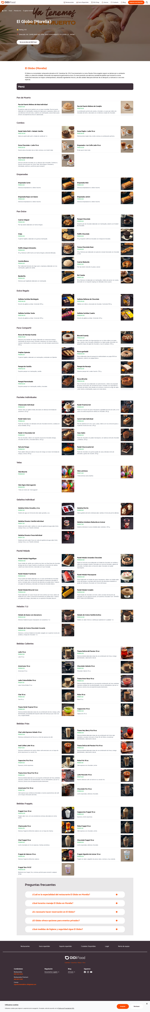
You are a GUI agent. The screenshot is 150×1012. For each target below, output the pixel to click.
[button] (136, 2)
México (80, 962)
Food (10, 11)
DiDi (5, 11)
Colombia (67, 962)
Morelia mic (17, 11)
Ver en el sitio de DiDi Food (28, 42)
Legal (107, 946)
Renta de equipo (123, 946)
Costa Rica (74, 962)
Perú (84, 962)
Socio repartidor (44, 946)
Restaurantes (25, 946)
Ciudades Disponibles (88, 946)
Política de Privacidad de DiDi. (66, 1008)
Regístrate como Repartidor (136, 2)
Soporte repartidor (65, 946)
